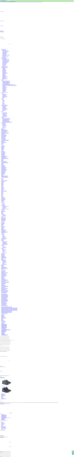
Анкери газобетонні (5, 88)
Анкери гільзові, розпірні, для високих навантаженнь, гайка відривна (9, 85)
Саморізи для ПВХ (4, 52)
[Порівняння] (4, 349)
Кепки (3, 235)
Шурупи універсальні (5, 53)
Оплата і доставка (3, 423)
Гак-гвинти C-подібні (5, 115)
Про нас (2, 422)
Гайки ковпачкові (4, 70)
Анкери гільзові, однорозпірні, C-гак (6, 82)
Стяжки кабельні (4, 127)
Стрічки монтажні (4, 110)
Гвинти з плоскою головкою (5, 62)
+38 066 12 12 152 (2, 11)
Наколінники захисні (5, 252)
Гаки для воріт (4, 114)
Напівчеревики (4, 249)
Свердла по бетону (4, 207)
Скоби (3, 126)
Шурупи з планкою (4, 55)
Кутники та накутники (5, 109)
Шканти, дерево (4, 260)
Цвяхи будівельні (4, 106)
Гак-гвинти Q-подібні (5, 116)
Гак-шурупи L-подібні (5, 112)
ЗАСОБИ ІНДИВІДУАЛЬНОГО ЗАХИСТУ (5, 417)
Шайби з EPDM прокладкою (5, 76)
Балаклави (4, 237)
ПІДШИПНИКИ (3, 419)
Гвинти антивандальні (5, 63)
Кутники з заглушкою (5, 261)
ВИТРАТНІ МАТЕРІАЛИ (3, 416)
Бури (3, 210)
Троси (3, 99)
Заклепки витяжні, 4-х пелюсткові (6, 120)
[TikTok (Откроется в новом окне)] (22, 6)
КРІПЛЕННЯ (2, 414)
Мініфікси (4, 263)
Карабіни (3, 100)
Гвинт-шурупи (4, 56)
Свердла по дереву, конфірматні (6, 206)
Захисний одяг (4, 246)
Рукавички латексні (4, 242)
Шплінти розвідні (4, 65)
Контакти (2, 425)
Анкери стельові (4, 86)
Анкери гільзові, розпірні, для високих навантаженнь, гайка (8, 84)
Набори (3, 79)
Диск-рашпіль (4, 215)
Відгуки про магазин (3, 428)
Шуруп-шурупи (4, 57)
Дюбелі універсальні (5, 95)
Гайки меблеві (4, 73)
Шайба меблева (4, 77)
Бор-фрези (4, 208)
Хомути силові (4, 124)
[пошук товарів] (4, 338)
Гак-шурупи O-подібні (5, 113)
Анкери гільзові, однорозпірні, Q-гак (6, 83)
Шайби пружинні (4, 75)
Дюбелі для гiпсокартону (5, 94)
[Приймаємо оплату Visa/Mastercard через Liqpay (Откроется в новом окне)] (5, 403)
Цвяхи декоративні (4, 108)
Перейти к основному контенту (3, 0)
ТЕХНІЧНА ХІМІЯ (3, 418)
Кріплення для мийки (5, 264)
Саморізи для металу (5, 50)
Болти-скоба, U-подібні (5, 66)
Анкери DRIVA (4, 90)
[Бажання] (37, 354)
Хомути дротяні (4, 125)
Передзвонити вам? (2, 437)
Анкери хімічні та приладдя (5, 92)
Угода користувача (3, 427)
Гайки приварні (4, 71)
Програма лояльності (3, 426)
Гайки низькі (4, 68)
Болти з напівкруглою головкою (6, 59)
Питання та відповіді (3, 429)
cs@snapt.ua (1, 31)
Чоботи (3, 251)
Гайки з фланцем (4, 69)
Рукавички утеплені (5, 244)
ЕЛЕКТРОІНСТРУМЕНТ (4, 415)
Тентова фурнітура (4, 104)
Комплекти (4, 97)
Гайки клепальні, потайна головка (6, 121)
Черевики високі (4, 250)
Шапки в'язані (4, 236)
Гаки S (3, 102)
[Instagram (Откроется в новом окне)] (4, 6)
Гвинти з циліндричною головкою (6, 60)
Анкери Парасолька (4, 89)
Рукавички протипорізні (5, 243)
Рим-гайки (4, 103)
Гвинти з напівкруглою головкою (6, 61)
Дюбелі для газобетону (5, 96)
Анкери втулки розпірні (5, 87)
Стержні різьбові (4, 64)
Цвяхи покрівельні (4, 107)
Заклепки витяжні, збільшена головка (6, 119)
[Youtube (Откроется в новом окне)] (13, 6)
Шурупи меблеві (4, 54)
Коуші (3, 101)
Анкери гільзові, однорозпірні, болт (6, 81)
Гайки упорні (4, 74)
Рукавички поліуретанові (5, 241)
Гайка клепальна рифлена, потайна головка (7, 122)
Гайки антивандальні (5, 72)
